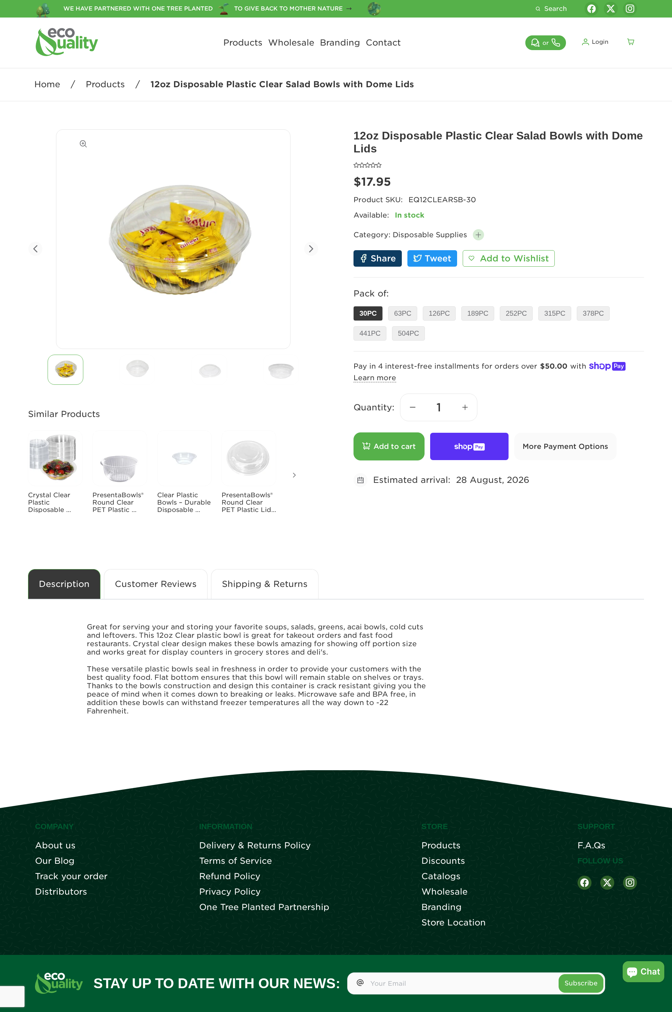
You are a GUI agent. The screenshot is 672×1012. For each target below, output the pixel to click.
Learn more (375, 378)
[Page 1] (65, 370)
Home (47, 84)
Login (600, 42)
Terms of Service (235, 861)
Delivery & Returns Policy (255, 845)
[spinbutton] (439, 407)
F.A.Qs (592, 845)
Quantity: (374, 407)
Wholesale (291, 43)
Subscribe (581, 983)
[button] (478, 234)
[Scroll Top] (658, 998)
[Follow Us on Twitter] (607, 883)
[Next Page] (294, 475)
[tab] (65, 370)
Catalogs (441, 876)
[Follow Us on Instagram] (630, 883)
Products (242, 43)
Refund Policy (229, 876)
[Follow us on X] (611, 9)
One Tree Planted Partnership (264, 907)
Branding (340, 43)
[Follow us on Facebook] (591, 9)
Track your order (71, 876)
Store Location (453, 922)
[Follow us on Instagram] (630, 9)
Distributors (61, 892)
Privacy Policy (230, 892)
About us (55, 845)
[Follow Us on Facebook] (585, 883)
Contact (383, 43)
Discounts (443, 861)
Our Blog (55, 861)
